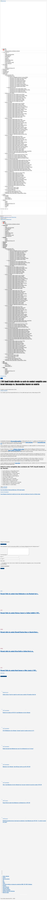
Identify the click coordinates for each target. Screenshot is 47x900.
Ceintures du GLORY (10, 153)
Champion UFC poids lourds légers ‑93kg (19, 85)
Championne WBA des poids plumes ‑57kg (17, 134)
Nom (1, 556)
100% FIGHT (8, 61)
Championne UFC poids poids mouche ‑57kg (20, 89)
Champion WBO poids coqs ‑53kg (15, 136)
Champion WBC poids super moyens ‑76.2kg (17, 106)
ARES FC (7, 59)
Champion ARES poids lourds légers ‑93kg (17, 179)
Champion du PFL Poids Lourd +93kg (15, 94)
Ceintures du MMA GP (10, 189)
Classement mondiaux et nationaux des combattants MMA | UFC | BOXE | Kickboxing (17, 884)
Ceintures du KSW (9, 186)
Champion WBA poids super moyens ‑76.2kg (17, 129)
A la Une (5, 486)
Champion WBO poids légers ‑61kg (15, 140)
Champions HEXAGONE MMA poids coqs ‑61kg (17, 161)
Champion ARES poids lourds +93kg (15, 180)
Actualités (5, 64)
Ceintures (5, 73)
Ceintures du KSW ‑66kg (13, 188)
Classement (5, 72)
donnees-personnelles (6, 889)
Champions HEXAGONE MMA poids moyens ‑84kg (18, 165)
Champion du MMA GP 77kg (13, 191)
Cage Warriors (8, 63)
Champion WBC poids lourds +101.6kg (15, 103)
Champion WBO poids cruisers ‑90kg (15, 148)
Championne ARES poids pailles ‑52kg (16, 181)
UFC (6, 53)
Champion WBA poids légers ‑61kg (15, 123)
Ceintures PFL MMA (9, 93)
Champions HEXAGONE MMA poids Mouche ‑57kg (18, 160)
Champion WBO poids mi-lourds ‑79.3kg (16, 147)
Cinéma (6, 196)
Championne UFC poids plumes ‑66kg (18, 92)
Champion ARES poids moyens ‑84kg (15, 178)
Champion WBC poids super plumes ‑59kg (17, 113)
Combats (5, 70)
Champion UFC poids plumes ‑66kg (18, 80)
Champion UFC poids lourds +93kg (17, 86)
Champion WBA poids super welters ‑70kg (17, 127)
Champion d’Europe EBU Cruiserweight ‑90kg (15, 193)
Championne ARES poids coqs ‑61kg (15, 184)
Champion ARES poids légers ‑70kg (15, 176)
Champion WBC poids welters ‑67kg (15, 110)
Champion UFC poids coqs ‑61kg (17, 79)
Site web (2, 560)
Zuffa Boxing (8, 55)
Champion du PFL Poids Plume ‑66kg (15, 100)
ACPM (23, 896)
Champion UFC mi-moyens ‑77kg (17, 83)
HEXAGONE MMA (9, 60)
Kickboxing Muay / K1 (10, 68)
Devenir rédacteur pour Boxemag (8, 217)
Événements (6, 69)
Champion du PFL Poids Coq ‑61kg (15, 101)
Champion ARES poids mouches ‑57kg (16, 172)
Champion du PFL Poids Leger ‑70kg (15, 98)
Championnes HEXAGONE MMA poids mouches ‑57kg (19, 170)
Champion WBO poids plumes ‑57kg (15, 138)
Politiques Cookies (6, 888)
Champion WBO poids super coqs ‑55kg (16, 137)
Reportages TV (8, 198)
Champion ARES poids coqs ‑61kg (14, 173)
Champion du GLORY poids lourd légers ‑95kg (17, 157)
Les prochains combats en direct (12, 51)
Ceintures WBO (8, 135)
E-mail (2, 558)
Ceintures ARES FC (9, 171)
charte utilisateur (6, 887)
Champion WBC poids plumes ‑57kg (15, 114)
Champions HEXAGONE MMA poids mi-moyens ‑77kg (19, 164)
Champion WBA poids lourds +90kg (15, 132)
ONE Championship (9, 54)
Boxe (6, 67)
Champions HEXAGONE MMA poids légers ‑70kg (18, 163)
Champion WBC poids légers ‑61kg (15, 112)
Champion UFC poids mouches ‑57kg (18, 78)
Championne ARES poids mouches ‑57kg (16, 182)
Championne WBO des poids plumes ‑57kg (17, 152)
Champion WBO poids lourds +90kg (15, 150)
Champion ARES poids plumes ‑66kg (15, 175)
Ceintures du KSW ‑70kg (13, 187)
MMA (6, 65)
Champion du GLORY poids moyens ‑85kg (16, 156)
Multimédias (5, 195)
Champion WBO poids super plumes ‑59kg (17, 139)
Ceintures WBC (8, 102)
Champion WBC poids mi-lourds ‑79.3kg (16, 105)
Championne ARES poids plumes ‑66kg (16, 185)
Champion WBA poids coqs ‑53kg (14, 119)
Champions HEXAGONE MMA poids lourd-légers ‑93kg (19, 167)
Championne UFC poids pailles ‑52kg (18, 88)
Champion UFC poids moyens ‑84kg (18, 84)
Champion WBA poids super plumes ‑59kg (17, 122)
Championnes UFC (11, 87)
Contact (4, 877)
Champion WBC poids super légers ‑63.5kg (17, 111)
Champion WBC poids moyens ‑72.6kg (16, 108)
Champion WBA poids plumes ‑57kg (15, 121)
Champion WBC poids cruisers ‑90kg (15, 104)
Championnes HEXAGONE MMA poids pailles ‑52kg (18, 169)
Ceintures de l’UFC (9, 74)
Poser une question (6, 879)
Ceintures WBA (8, 118)
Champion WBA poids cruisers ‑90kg (15, 131)
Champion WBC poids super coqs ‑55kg (16, 115)
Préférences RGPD (23, 894)
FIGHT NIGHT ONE (9, 62)
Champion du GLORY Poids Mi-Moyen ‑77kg (17, 154)
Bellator (7, 204)
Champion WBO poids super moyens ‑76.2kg (17, 146)
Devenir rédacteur (6, 876)
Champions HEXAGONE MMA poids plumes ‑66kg (18, 162)
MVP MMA (7, 56)
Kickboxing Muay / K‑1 (10, 203)
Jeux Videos (7, 197)
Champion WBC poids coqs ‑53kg (14, 117)
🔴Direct (5, 49)
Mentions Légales (6, 892)
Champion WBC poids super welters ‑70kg (17, 109)
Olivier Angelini (3, 390)
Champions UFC (11, 76)
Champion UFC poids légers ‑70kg (17, 81)
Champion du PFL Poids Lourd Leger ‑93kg (17, 95)
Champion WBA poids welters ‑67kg (15, 126)
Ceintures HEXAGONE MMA (11, 159)
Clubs (4, 194)
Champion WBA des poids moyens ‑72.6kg (16, 128)
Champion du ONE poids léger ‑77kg (13, 192)
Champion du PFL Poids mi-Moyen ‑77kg (16, 97)
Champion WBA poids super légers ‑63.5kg (17, 125)
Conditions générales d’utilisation (9, 891)
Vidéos (4, 200)
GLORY (6, 57)
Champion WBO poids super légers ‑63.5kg (17, 142)
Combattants (6, 71)
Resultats (4, 885)
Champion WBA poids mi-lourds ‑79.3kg (16, 130)
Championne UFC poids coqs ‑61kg (17, 90)
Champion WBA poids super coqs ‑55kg (16, 120)
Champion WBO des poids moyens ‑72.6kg (17, 145)
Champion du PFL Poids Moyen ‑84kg (16, 96)
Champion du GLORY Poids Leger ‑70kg (16, 155)
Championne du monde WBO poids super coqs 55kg (19, 151)
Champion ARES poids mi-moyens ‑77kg (16, 177)
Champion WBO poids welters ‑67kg (15, 143)
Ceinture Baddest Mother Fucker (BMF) (19, 77)
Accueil (4, 48)
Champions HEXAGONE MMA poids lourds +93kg (18, 168)
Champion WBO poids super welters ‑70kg (17, 144)
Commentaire (3, 554)
